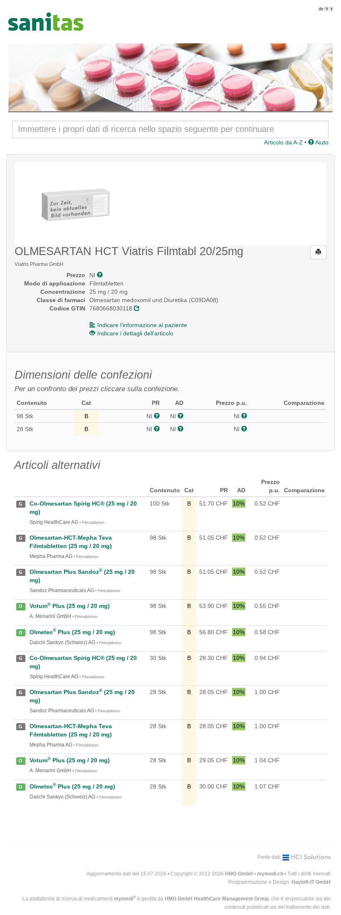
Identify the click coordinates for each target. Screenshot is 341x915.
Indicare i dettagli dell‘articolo (135, 333)
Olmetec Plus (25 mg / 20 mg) (72, 632)
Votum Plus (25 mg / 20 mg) (70, 606)
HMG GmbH (239, 874)
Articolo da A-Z (283, 142)
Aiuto (321, 142)
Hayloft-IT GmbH (311, 882)
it (332, 8)
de (321, 8)
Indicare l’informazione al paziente (142, 325)
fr (327, 8)
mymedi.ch (270, 874)
